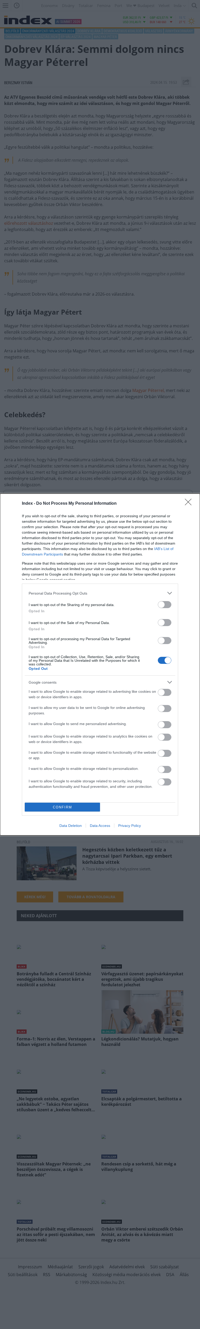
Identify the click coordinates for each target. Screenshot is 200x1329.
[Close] (190, 504)
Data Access (100, 825)
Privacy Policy (129, 825)
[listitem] (100, 593)
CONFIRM (62, 807)
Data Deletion (70, 825)
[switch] (164, 604)
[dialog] (100, 664)
